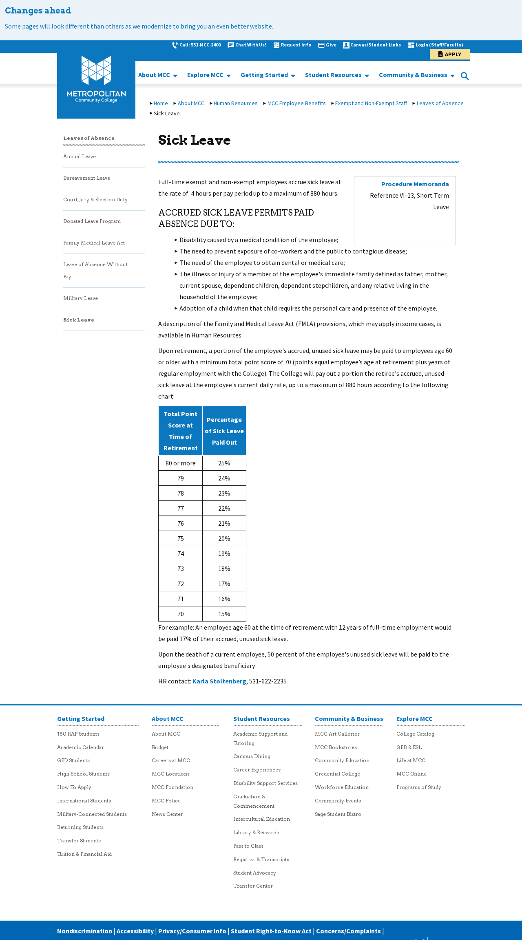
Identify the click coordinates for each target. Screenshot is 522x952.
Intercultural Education (261, 819)
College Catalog (415, 734)
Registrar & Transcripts (261, 859)
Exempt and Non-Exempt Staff (371, 103)
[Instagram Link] (398, 944)
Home (161, 103)
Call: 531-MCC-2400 (200, 45)
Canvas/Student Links (375, 45)
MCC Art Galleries (337, 734)
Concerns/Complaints (348, 931)
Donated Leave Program (92, 221)
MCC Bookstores (336, 747)
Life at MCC (410, 760)
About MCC (154, 75)
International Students (84, 801)
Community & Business (414, 75)
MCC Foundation (172, 787)
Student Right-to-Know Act (271, 931)
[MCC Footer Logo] (433, 944)
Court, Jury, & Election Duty (95, 199)
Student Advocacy (254, 873)
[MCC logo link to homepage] (96, 79)
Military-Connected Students (92, 814)
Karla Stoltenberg (219, 681)
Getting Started (265, 75)
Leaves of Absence (440, 103)
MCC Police (166, 801)
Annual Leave (79, 156)
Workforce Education (342, 787)
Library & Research (256, 832)
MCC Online (411, 774)
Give (331, 45)
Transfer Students (79, 840)
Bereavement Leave (86, 178)
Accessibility (135, 931)
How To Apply (74, 787)
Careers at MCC (171, 760)
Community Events (338, 801)
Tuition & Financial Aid (84, 854)
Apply (453, 54)
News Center (167, 814)
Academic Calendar (80, 747)
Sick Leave (78, 320)
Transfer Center (253, 886)
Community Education (342, 760)
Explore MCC (206, 75)
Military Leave (80, 298)
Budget (160, 747)
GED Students (73, 760)
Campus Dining (251, 756)
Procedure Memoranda (415, 184)
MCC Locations (171, 774)
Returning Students (80, 827)
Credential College (337, 774)
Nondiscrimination (84, 931)
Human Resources (236, 103)
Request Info (296, 45)
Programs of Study (418, 787)
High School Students (83, 774)
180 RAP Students (78, 734)
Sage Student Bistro (338, 814)
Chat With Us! (250, 45)
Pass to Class (248, 846)
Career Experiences (257, 770)
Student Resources (334, 75)
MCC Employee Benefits (297, 103)
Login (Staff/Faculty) (439, 45)
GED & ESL (409, 747)
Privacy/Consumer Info (192, 931)
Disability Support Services (265, 783)
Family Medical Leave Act (94, 243)
